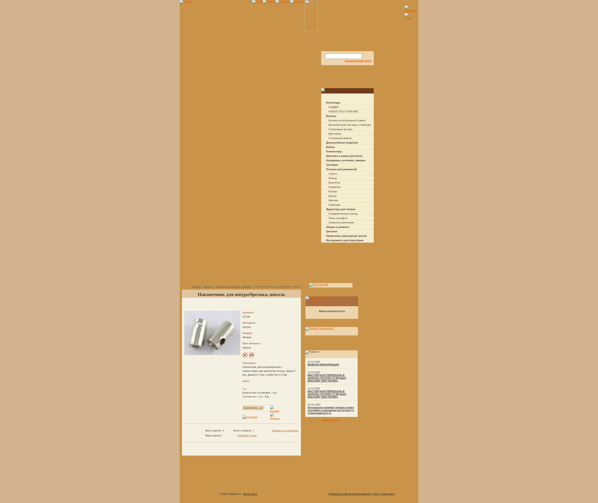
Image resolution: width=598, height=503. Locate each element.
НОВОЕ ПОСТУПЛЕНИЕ (343, 111)
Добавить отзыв (247, 435)
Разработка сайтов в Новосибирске (350, 493)
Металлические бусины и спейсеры (349, 124)
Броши (332, 195)
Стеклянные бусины (340, 129)
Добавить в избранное (285, 430)
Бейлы (330, 147)
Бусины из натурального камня (347, 120)
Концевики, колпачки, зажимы (345, 160)
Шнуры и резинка (337, 227)
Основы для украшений (341, 169)
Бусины (331, 116)
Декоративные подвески (342, 142)
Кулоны (332, 191)
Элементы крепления (341, 222)
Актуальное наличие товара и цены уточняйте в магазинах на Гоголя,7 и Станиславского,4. (331, 410)
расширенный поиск (358, 60)
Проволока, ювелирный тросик (346, 235)
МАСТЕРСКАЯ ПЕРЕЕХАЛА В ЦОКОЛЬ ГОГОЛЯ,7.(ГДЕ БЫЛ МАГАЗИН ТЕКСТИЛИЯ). (327, 378)
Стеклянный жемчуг (340, 138)
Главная (196, 286)
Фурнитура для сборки (341, 209)
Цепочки (331, 231)
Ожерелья (334, 187)
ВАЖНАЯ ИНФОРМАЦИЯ (323, 364)
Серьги (332, 173)
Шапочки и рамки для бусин (344, 155)
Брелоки (333, 200)
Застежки (332, 164)
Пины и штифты (338, 218)
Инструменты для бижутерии (344, 240)
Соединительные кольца (343, 213)
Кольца (332, 178)
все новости (331, 420)
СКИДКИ (333, 107)
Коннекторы (334, 151)
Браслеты (334, 182)
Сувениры (334, 204)
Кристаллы (334, 133)
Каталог (208, 286)
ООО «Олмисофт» (383, 493)
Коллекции (333, 102)
